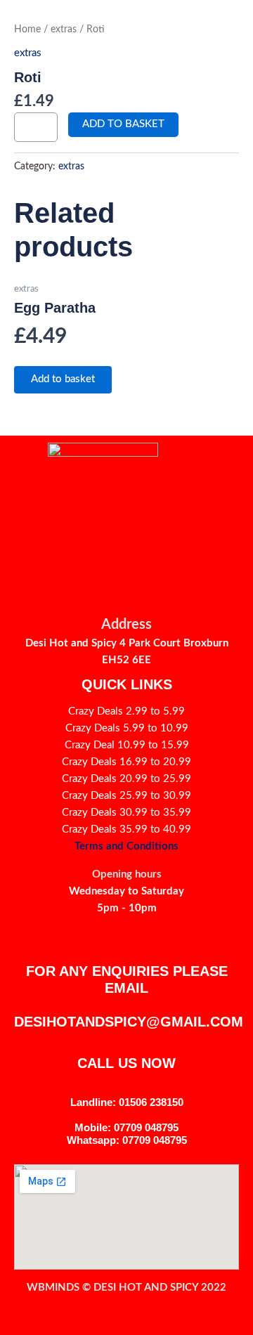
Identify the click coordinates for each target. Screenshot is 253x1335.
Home (27, 29)
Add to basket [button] (63, 379)
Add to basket (123, 124)
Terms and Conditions (126, 846)
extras (64, 29)
